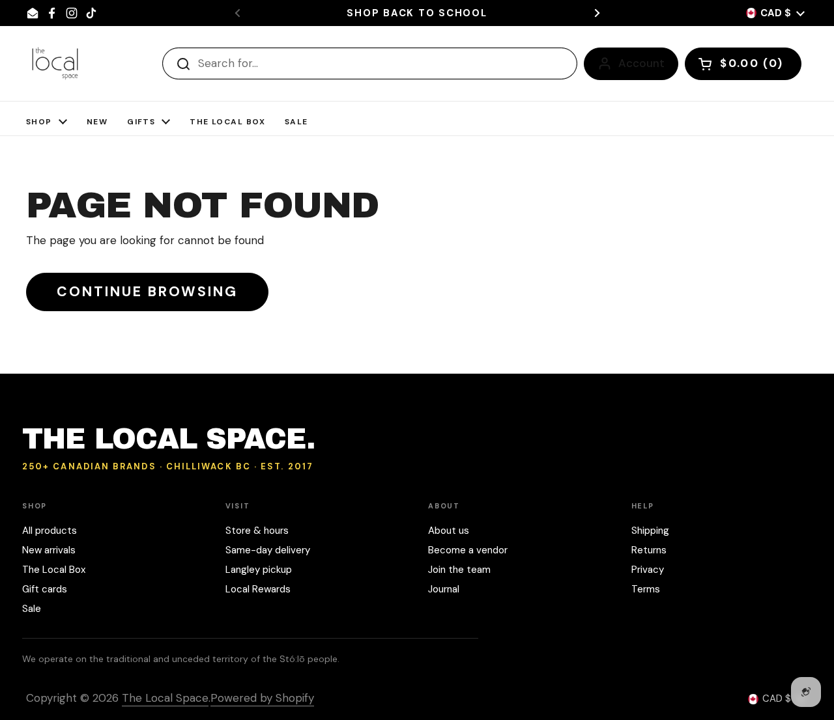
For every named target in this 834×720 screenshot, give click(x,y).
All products (49, 530)
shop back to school (417, 13)
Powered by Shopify (262, 698)
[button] (743, 64)
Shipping (650, 530)
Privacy (647, 569)
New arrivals (49, 550)
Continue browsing (147, 292)
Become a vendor (468, 550)
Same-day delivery (267, 550)
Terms (645, 589)
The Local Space (165, 698)
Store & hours (257, 530)
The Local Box (53, 569)
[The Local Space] (55, 63)
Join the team (459, 569)
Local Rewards (258, 589)
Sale (31, 608)
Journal (443, 589)
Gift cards (44, 589)
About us (448, 530)
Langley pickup (258, 569)
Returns (649, 550)
